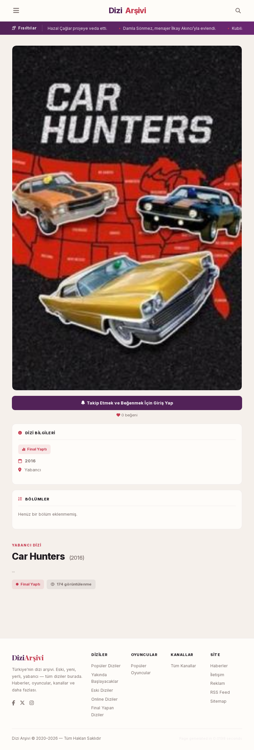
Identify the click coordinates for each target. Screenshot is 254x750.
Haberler (219, 665)
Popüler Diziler (106, 665)
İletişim (217, 674)
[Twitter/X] (22, 703)
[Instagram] (31, 703)
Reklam (217, 683)
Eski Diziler (102, 690)
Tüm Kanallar (183, 665)
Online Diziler (104, 699)
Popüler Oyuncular (141, 669)
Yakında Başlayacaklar (104, 678)
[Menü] (16, 10)
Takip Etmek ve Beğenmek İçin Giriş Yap (130, 402)
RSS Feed (220, 692)
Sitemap (218, 701)
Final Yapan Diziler (102, 711)
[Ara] (238, 10)
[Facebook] (13, 703)
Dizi (127, 10)
